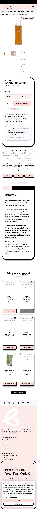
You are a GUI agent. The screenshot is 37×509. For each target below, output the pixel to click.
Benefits (7, 188)
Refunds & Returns (6, 442)
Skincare (4, 11)
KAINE (22, 182)
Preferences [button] (14, 497)
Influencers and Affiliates (8, 459)
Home (4, 14)
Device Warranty (6, 444)
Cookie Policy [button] (8, 495)
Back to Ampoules (19, 392)
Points (27, 11)
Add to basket (23, 103)
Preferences (18, 504)
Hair (15, 11)
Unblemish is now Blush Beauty (9, 455)
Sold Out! (27, 311)
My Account (5, 446)
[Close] (34, 463)
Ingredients (29, 188)
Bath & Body (21, 11)
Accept (18, 500)
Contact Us (4, 448)
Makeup (10, 11)
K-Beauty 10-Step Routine (8, 457)
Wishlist (33, 11)
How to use (18, 188)
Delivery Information (7, 439)
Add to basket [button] (7, 175)
